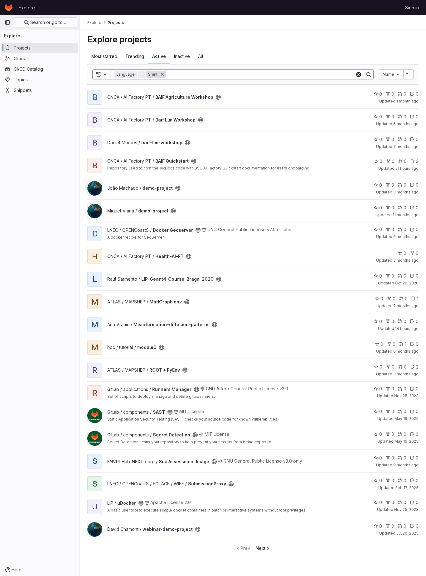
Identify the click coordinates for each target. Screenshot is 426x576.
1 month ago (407, 101)
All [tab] (200, 56)
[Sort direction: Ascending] (409, 74)
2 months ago (406, 305)
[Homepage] (8, 7)
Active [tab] (159, 56)
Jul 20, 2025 (407, 533)
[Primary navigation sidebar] (7, 22)
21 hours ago (407, 168)
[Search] (369, 74)
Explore (27, 7)
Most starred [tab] (104, 56)
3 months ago (406, 192)
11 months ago (406, 214)
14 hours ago (407, 328)
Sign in (412, 7)
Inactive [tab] (182, 56)
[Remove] (162, 74)
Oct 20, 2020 (407, 283)
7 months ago (406, 146)
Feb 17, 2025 (407, 487)
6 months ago (406, 123)
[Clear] (358, 74)
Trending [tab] (134, 56)
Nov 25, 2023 (406, 395)
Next (260, 548)
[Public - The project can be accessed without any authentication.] (218, 97)
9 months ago (406, 465)
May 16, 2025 (407, 418)
